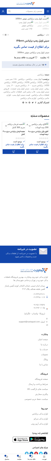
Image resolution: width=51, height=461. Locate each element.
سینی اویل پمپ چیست (20, 89)
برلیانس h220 (43, 82)
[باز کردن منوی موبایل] (47, 11)
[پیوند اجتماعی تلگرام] (23, 102)
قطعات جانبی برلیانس (13, 92)
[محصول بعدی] (3, 35)
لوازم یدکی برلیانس (28, 98)
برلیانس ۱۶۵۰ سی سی (15, 79)
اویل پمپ (37, 79)
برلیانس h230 (30, 82)
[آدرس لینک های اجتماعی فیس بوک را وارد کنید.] (35, 102)
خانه (47, 35)
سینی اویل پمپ (37, 89)
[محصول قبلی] (8, 35)
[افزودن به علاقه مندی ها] (29, 126)
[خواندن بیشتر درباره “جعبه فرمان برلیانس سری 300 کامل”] (14, 151)
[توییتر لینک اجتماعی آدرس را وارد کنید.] (32, 102)
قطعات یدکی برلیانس (40, 95)
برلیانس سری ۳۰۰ (19, 85)
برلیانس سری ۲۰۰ (35, 85)
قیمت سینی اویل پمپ (21, 95)
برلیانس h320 (17, 82)
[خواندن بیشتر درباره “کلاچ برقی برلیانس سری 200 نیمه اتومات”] (37, 151)
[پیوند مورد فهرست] (25, 339)
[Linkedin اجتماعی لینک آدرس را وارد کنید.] (26, 102)
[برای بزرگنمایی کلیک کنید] (44, 16)
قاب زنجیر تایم (29, 92)
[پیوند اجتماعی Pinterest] (29, 102)
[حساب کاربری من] (3, 11)
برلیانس (40, 35)
